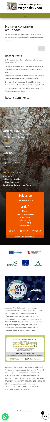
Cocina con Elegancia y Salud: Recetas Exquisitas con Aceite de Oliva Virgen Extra (23, 90)
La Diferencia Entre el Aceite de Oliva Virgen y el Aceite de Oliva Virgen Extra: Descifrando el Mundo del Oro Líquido (25, 69)
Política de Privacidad (12, 179)
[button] (5, 416)
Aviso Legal (7, 176)
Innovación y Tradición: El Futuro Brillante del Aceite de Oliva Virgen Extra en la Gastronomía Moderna (24, 77)
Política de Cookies (11, 182)
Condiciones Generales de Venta (17, 185)
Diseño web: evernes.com (25, 411)
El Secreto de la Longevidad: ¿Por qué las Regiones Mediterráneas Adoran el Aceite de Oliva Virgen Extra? (24, 83)
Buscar (41, 49)
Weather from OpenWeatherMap (25, 236)
